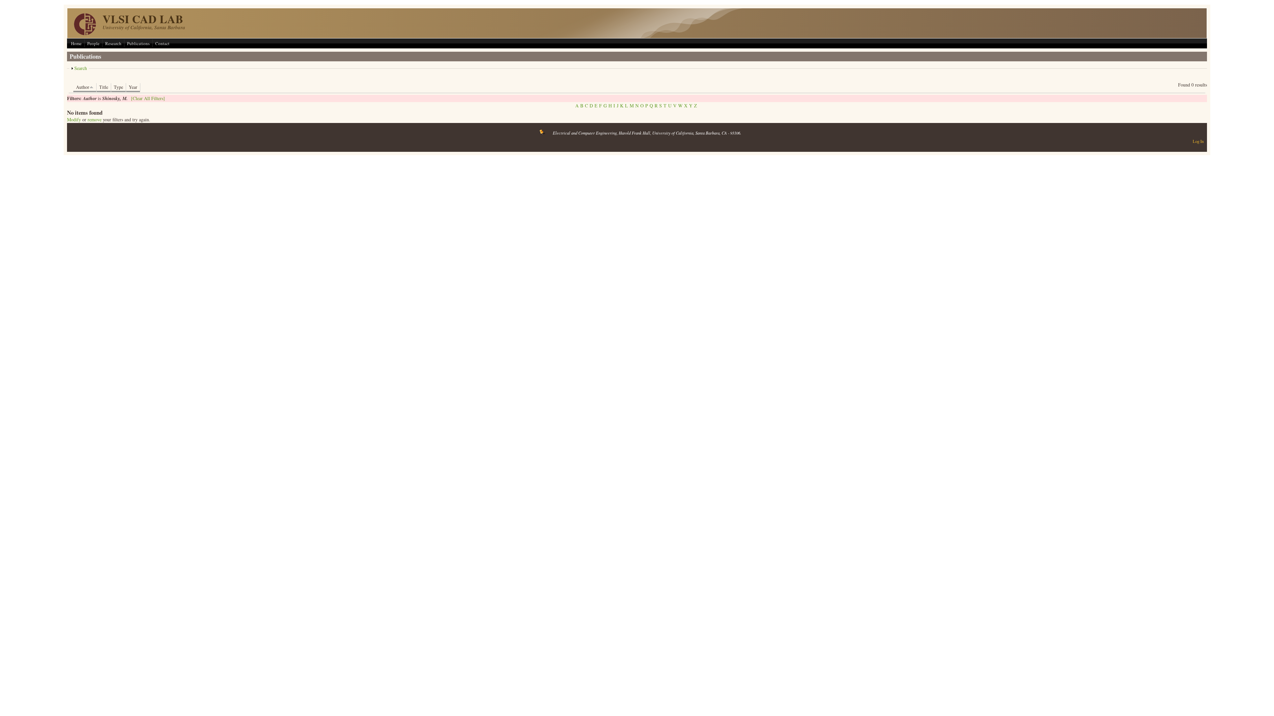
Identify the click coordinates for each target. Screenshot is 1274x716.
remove (95, 119)
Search (80, 68)
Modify (74, 119)
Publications (138, 43)
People (93, 43)
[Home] (85, 33)
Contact (162, 43)
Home (76, 43)
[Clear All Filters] (148, 98)
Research (113, 43)
